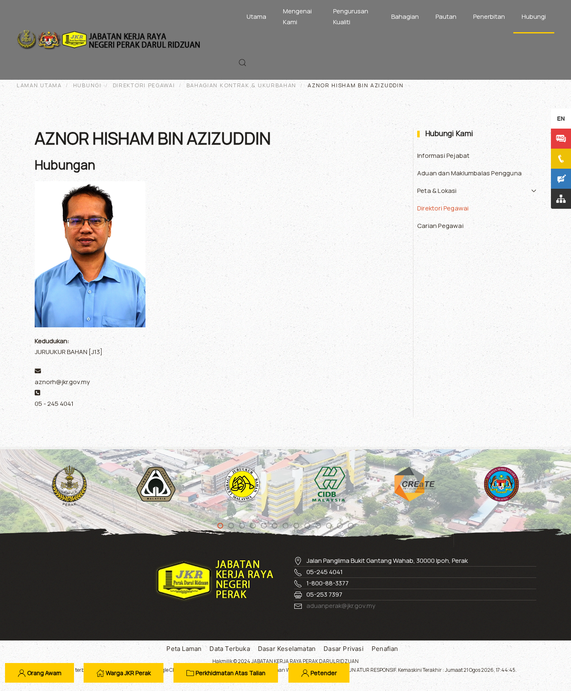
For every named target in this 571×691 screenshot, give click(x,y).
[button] (242, 62)
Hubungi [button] (534, 16)
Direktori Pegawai (443, 208)
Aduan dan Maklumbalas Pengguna (469, 173)
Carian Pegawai (440, 225)
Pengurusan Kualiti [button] (350, 16)
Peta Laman (183, 649)
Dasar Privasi (344, 649)
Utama (256, 16)
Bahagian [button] (405, 16)
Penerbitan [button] (489, 16)
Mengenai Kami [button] (297, 16)
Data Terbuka (229, 649)
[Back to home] (110, 39)
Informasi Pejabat (443, 155)
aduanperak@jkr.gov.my (340, 605)
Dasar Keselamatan (287, 649)
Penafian (385, 649)
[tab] (220, 526)
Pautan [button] (446, 16)
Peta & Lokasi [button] (437, 190)
